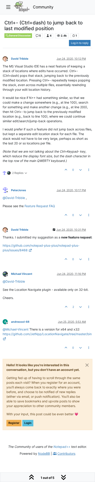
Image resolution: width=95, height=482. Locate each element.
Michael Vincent (21, 273)
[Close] (87, 365)
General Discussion (19, 35)
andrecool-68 (20, 321)
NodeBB (44, 453)
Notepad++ (61, 447)
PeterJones (18, 190)
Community (43, 7)
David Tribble (19, 58)
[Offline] (7, 58)
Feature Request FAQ (40, 206)
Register (13, 423)
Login (27, 423)
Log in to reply (80, 43)
